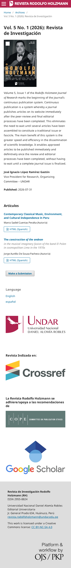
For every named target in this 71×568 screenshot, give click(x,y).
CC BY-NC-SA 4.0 (41, 527)
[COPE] (35, 426)
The (35, 244)
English (10, 296)
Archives (20, 12)
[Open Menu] (4, 4)
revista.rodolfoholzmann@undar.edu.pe (33, 517)
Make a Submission (20, 273)
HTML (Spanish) (18, 229)
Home (7, 12)
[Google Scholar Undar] (35, 473)
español (11, 301)
